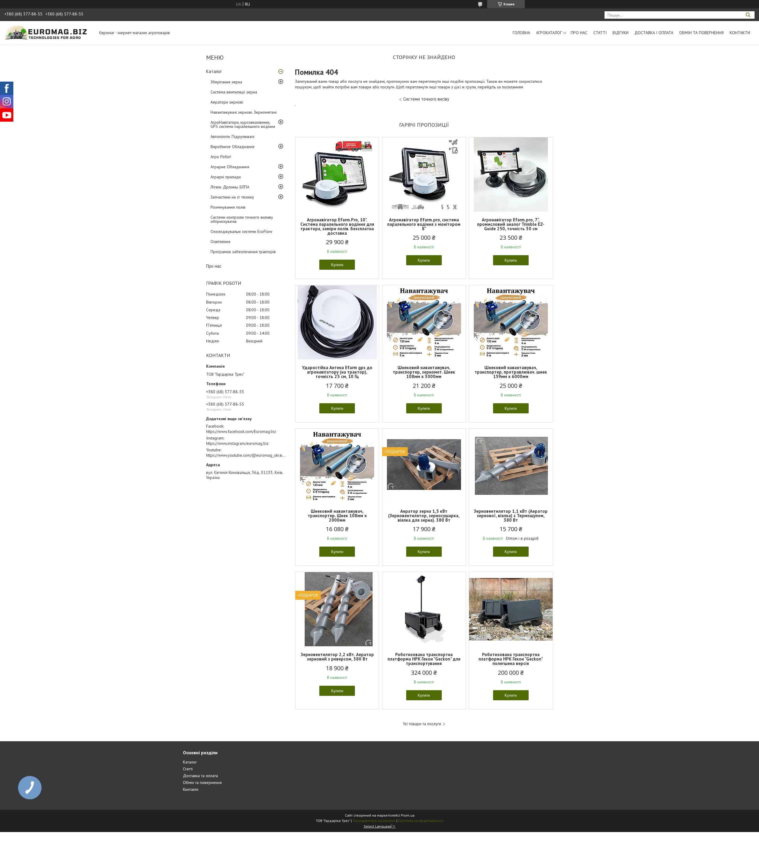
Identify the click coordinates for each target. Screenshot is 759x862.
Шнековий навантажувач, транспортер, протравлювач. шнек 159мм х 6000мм (511, 372)
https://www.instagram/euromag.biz (237, 443)
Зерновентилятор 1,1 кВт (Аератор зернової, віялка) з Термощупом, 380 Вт (511, 515)
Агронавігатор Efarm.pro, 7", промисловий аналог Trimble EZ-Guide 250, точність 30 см (510, 224)
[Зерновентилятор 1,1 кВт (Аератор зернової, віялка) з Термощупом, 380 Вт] (511, 466)
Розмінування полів (228, 207)
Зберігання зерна (226, 82)
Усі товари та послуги (422, 723)
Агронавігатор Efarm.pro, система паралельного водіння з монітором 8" (423, 224)
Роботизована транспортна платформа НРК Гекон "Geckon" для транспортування (424, 659)
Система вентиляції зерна (234, 92)
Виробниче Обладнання (232, 146)
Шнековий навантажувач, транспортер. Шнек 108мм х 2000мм (337, 515)
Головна (521, 32)
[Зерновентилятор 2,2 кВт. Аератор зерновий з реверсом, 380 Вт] (337, 609)
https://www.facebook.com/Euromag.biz (241, 431)
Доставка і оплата (653, 32)
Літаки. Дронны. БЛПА (230, 187)
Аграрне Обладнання (230, 166)
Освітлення (220, 241)
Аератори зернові (227, 102)
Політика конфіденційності (420, 820)
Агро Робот (221, 156)
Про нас (579, 32)
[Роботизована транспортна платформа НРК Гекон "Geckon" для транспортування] (424, 609)
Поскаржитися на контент (374, 820)
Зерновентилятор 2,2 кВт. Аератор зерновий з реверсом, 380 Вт (337, 656)
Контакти (740, 32)
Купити (337, 264)
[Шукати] (748, 15)
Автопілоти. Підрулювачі (232, 136)
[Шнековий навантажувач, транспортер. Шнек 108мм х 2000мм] (337, 466)
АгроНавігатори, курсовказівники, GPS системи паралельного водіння (243, 124)
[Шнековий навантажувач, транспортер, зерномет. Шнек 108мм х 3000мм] (424, 322)
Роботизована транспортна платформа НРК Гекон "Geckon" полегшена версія (511, 659)
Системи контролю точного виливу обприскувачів (242, 219)
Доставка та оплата (200, 775)
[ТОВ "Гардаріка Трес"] (48, 32)
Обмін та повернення (701, 32)
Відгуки (621, 32)
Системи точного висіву (426, 99)
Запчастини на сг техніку (232, 197)
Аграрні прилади (226, 177)
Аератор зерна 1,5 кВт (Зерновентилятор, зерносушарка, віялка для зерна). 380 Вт (424, 515)
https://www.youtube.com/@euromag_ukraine (246, 455)
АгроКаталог (549, 32)
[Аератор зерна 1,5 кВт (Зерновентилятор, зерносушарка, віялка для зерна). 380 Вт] (424, 466)
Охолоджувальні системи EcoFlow (241, 231)
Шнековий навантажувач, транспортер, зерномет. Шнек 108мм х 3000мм (424, 372)
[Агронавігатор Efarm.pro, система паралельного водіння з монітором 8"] (424, 174)
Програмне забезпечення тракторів (243, 251)
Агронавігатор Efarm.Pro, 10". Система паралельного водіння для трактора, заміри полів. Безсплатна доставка (337, 226)
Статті (600, 32)
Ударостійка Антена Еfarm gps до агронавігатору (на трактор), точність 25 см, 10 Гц (337, 372)
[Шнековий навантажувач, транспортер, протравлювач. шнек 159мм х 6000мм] (511, 322)
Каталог (214, 71)
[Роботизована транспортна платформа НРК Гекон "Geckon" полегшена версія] (511, 609)
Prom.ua (407, 815)
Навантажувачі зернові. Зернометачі (244, 112)
